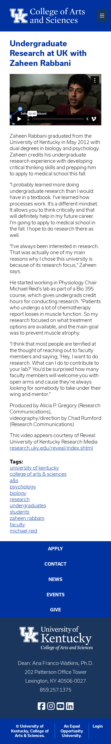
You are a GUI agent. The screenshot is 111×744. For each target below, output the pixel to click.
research (20, 499)
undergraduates (28, 505)
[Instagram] (51, 706)
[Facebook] (41, 706)
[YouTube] (60, 706)
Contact (55, 564)
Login (98, 726)
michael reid (23, 531)
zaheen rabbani (27, 518)
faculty (17, 524)
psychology (23, 487)
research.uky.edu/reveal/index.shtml (51, 448)
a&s (14, 480)
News (55, 579)
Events (56, 594)
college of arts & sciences (38, 474)
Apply (55, 548)
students (19, 512)
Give (55, 609)
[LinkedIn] (70, 706)
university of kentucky (34, 468)
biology (18, 493)
